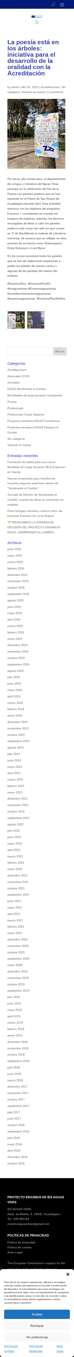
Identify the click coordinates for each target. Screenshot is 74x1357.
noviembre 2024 (18, 651)
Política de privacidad (21, 1242)
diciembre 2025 (17, 574)
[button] (68, 1274)
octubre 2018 (16, 1054)
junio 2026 (14, 549)
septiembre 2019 (18, 990)
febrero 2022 (15, 862)
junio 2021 (14, 901)
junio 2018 (14, 1074)
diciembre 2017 (17, 1086)
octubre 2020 (16, 952)
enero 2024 (14, 715)
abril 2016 (13, 1150)
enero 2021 (14, 933)
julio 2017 (13, 1112)
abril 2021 (13, 914)
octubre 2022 (16, 811)
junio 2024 (14, 683)
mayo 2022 (14, 843)
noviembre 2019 (18, 978)
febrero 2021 (15, 926)
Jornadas (13, 382)
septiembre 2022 (18, 818)
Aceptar (37, 1314)
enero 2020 (14, 965)
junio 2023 (14, 760)
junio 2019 (14, 1003)
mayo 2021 (14, 907)
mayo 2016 (14, 1144)
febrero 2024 (15, 709)
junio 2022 (14, 837)
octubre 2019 (16, 984)
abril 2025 (13, 619)
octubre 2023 (16, 734)
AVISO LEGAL (60, 1348)
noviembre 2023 (18, 728)
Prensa (12, 401)
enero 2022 (14, 869)
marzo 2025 (15, 626)
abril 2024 (13, 696)
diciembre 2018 (17, 1042)
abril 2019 (13, 1016)
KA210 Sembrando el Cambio (26, 389)
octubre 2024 (16, 658)
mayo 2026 (14, 555)
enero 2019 (14, 1035)
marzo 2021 (15, 920)
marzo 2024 (15, 702)
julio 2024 (13, 677)
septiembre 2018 (18, 1061)
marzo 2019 (15, 1022)
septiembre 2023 (18, 741)
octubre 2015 (16, 1163)
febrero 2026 (15, 568)
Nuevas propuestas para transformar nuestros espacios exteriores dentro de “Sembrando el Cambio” (32, 483)
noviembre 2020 (18, 946)
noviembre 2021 (18, 882)
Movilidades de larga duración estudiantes (34, 395)
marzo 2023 (15, 779)
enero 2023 (14, 792)
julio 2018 (13, 1067)
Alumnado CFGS (18, 376)
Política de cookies (19, 1247)
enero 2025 (14, 638)
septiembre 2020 (18, 958)
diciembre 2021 (17, 875)
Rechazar (37, 1326)
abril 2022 (13, 850)
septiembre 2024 (18, 664)
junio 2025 (14, 606)
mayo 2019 (14, 1010)
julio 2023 (13, 754)
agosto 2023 (15, 747)
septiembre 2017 (18, 1105)
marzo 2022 (15, 856)
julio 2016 (13, 1137)
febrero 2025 (15, 632)
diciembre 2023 (17, 722)
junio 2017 (14, 1118)
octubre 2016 (16, 1125)
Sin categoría (16, 438)
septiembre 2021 (18, 894)
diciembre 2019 (17, 971)
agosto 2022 (15, 824)
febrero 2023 (15, 786)
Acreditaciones (50, 87)
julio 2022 (13, 830)
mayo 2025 (14, 613)
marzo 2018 (15, 1080)
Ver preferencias (37, 1337)
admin (15, 87)
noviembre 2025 (18, 581)
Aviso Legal (14, 1252)
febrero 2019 (15, 1029)
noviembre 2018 (18, 1048)
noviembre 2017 (18, 1093)
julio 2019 (13, 997)
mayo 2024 (14, 690)
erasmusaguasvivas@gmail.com (28, 1223)
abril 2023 (13, 773)
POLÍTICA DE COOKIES (11, 1348)
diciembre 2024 (17, 645)
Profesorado (15, 408)
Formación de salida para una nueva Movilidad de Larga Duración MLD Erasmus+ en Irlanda (36, 467)
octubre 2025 (16, 587)
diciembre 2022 (17, 798)
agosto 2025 (15, 600)
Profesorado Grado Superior (25, 414)
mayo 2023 (14, 766)
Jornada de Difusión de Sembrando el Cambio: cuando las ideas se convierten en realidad (35, 499)
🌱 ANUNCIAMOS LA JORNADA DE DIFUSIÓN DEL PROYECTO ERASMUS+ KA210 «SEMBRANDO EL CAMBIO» (34, 527)
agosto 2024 (15, 670)
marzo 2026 (15, 562)
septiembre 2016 (18, 1131)
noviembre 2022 (18, 805)
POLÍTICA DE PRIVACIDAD (36, 1348)
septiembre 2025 (18, 594)
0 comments (55, 92)
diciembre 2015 (17, 1157)
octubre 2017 (16, 1099)
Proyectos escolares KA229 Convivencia (33, 421)
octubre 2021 (16, 888)
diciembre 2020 (17, 939)
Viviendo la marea (33, 92)
